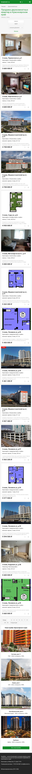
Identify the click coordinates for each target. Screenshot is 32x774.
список (16, 21)
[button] (16, 27)
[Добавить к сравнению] (25, 69)
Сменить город (5, 17)
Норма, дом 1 (16, 683)
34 (5, 622)
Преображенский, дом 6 (16, 711)
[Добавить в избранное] (28, 69)
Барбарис (16, 740)
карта (16, 23)
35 (7, 622)
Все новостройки (16, 747)
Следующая (13, 622)
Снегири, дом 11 (16, 654)
